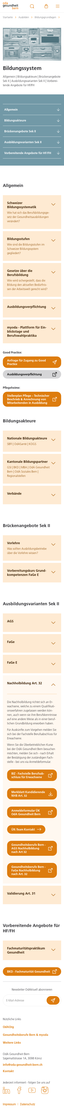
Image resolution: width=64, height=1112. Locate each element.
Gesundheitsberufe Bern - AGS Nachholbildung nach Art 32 (28, 848)
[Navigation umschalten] (57, 6)
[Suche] (32, 6)
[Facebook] (19, 1091)
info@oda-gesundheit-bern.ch (22, 1064)
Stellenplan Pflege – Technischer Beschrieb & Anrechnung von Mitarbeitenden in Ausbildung (28, 399)
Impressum (9, 1104)
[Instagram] (44, 1091)
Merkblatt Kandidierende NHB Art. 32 (28, 793)
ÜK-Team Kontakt (23, 829)
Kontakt (8, 1071)
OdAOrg (8, 1027)
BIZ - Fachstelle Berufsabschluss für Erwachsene (27, 775)
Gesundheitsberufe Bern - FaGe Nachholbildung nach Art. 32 (28, 870)
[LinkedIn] (6, 1091)
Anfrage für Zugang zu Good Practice (26, 362)
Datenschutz (27, 1104)
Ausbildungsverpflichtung (24, 374)
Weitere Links (12, 1042)
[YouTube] (32, 1091)
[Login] (46, 6)
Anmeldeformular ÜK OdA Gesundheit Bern (26, 812)
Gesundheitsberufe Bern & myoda (25, 1035)
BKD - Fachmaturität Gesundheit (28, 971)
